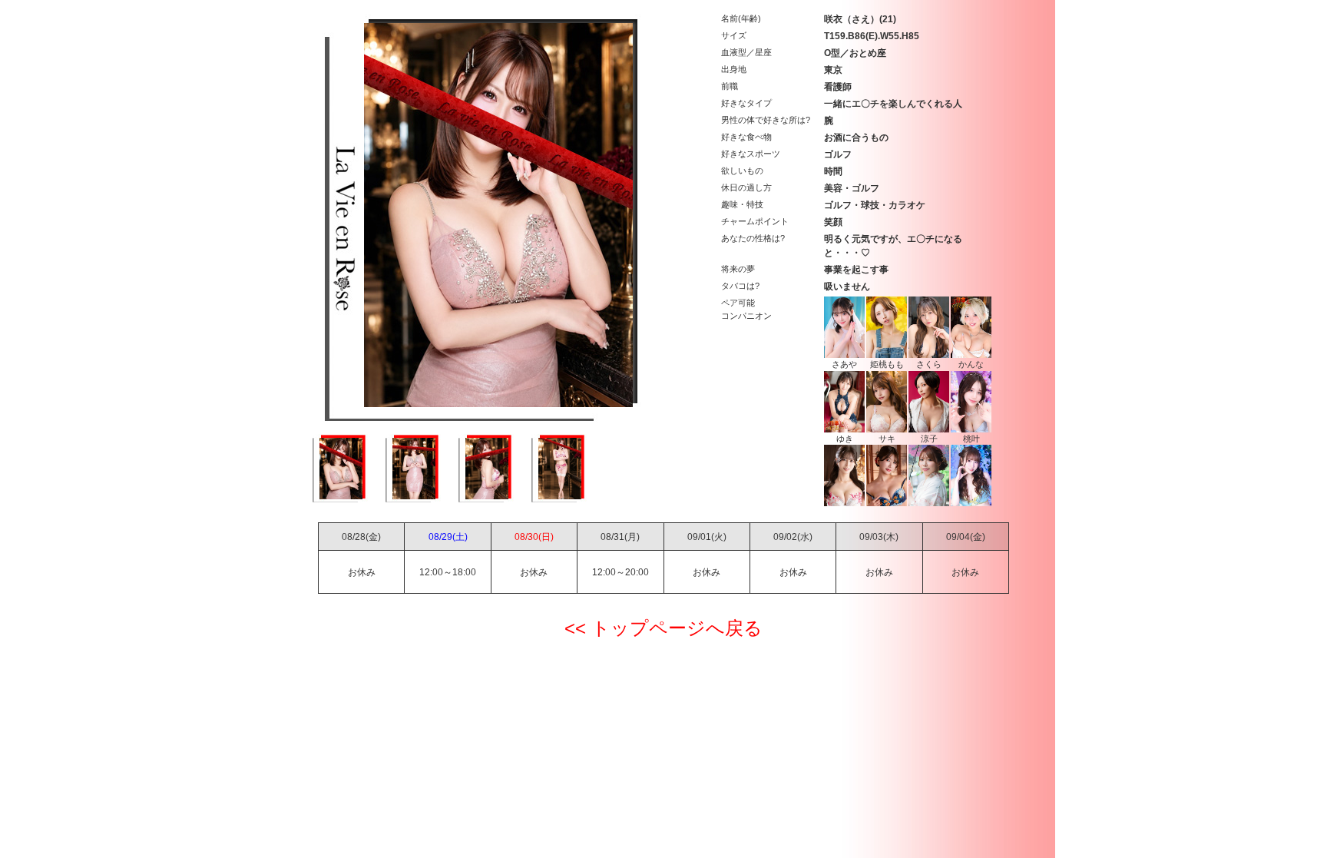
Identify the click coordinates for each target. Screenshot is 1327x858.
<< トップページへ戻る (663, 628)
